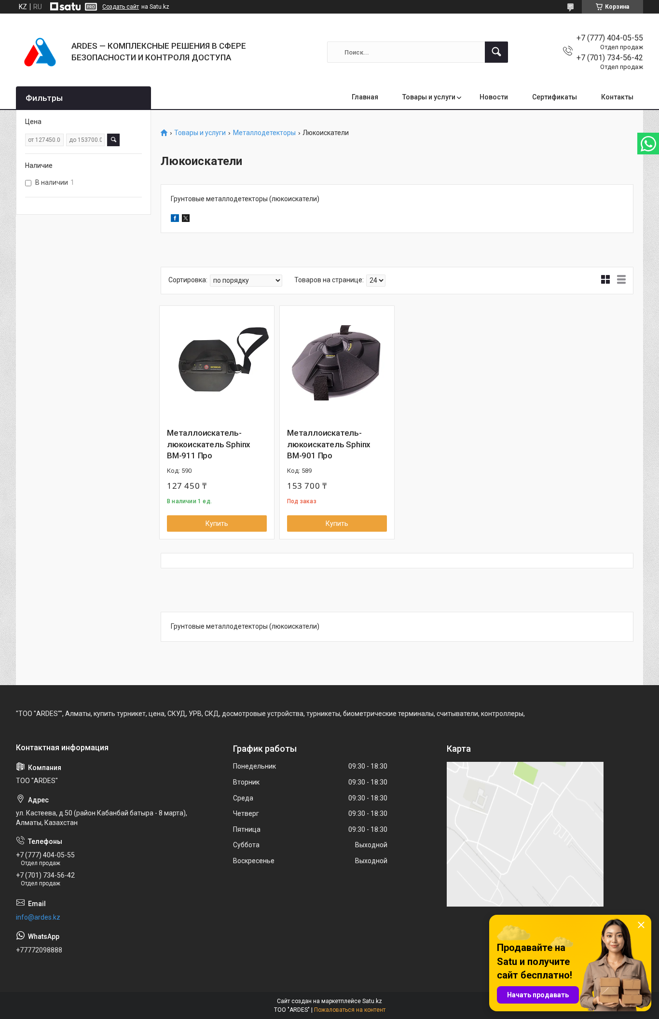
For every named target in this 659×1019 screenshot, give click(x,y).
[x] (186, 219)
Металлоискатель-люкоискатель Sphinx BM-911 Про (208, 444)
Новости (494, 97)
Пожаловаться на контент (349, 1009)
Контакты (617, 97)
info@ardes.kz (38, 917)
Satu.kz (372, 1001)
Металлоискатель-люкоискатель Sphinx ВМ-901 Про (329, 444)
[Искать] (496, 52)
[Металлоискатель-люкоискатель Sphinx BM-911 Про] (217, 363)
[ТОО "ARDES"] (40, 52)
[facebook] (175, 219)
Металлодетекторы (264, 133)
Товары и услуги (428, 97)
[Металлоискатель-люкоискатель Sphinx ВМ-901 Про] (337, 363)
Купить (217, 523)
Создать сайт (120, 6)
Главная (365, 97)
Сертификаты (554, 97)
